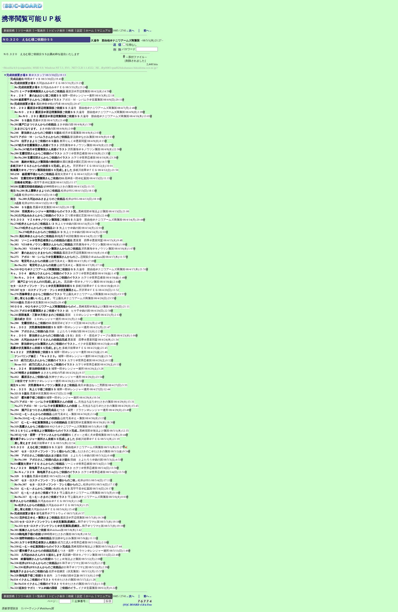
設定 (79, 30)
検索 (71, 30)
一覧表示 (40, 30)
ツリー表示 (24, 30)
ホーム (90, 30)
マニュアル (103, 30)
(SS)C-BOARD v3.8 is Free (137, 604)
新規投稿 (9, 30)
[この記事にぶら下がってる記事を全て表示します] (8, 80)
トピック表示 (57, 30)
